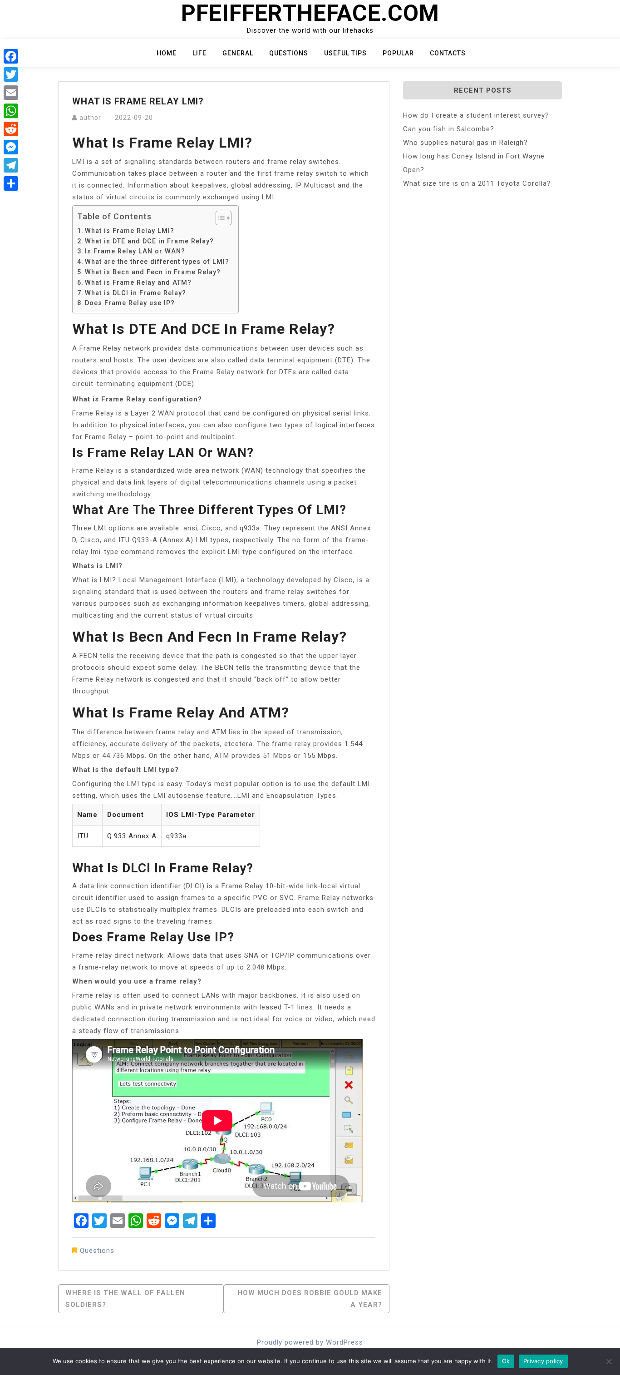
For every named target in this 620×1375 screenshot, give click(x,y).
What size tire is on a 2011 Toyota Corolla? (477, 183)
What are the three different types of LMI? (157, 261)
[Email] (11, 93)
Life (199, 53)
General (237, 53)
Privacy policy (543, 1361)
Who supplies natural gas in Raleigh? (465, 142)
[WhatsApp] (11, 111)
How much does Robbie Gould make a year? (309, 1299)
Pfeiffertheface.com (310, 13)
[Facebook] (11, 56)
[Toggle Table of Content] (219, 218)
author (90, 117)
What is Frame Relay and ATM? (138, 282)
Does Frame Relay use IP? (130, 303)
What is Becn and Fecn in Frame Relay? (153, 272)
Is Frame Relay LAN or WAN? (135, 251)
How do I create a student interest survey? (476, 115)
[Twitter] (11, 74)
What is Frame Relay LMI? (129, 230)
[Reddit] (11, 129)
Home (167, 53)
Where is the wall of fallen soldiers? (125, 1299)
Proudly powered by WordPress (310, 1342)
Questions (288, 53)
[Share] (11, 183)
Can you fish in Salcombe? (448, 129)
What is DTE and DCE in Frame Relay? (149, 241)
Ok (506, 1361)
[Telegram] (11, 165)
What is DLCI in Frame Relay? (135, 293)
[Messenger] (11, 147)
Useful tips (345, 53)
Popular (398, 53)
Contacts (448, 53)
